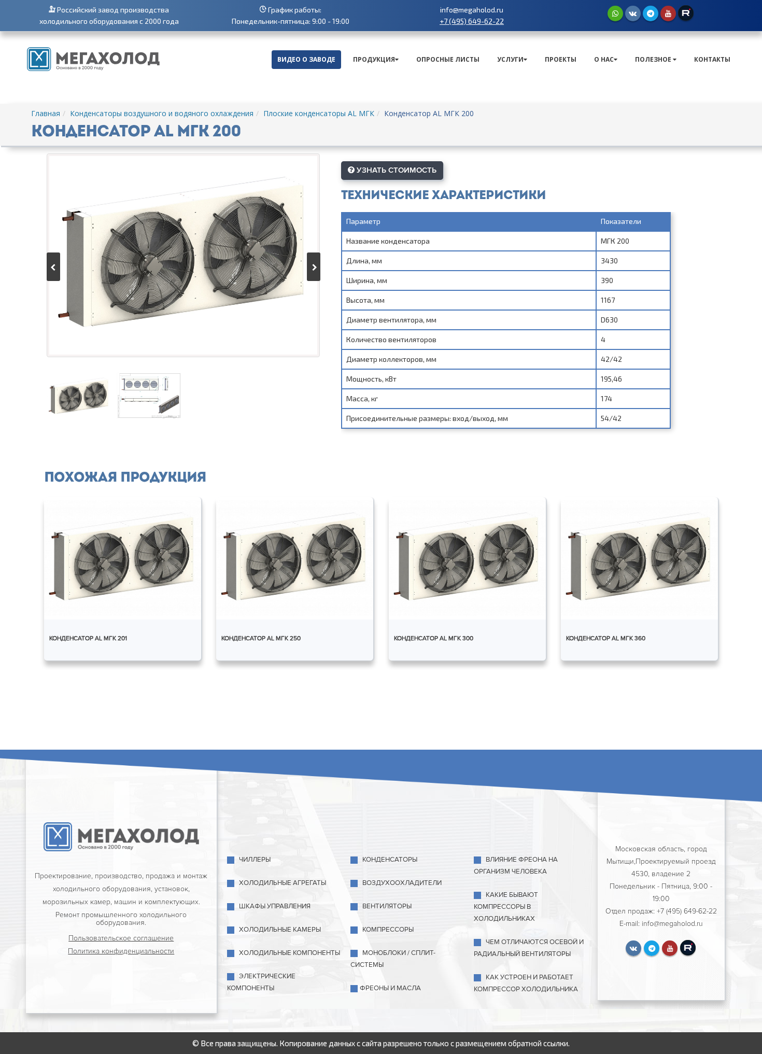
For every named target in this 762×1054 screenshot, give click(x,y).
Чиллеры (255, 859)
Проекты (560, 59)
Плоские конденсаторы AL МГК (318, 113)
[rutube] (686, 13)
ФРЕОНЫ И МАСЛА (390, 988)
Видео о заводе (306, 59)
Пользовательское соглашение (121, 938)
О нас (604, 59)
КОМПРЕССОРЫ (388, 929)
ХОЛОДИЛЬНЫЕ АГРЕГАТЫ (282, 883)
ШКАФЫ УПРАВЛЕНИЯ (275, 906)
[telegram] (650, 13)
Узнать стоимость (395, 170)
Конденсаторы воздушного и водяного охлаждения (161, 113)
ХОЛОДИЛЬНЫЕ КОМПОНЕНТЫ (289, 953)
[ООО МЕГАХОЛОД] (93, 58)
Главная (45, 113)
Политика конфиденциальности (121, 951)
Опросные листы (447, 59)
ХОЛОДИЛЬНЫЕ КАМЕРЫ (280, 929)
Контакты (712, 59)
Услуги (510, 59)
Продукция (374, 59)
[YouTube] (668, 13)
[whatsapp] (615, 13)
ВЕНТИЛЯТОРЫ (387, 906)
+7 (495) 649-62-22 (472, 21)
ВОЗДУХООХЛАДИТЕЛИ (402, 883)
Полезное (654, 59)
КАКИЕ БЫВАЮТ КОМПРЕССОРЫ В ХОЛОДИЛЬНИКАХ (506, 907)
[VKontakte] (633, 13)
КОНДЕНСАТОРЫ (389, 859)
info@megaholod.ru (471, 9)
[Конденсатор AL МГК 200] (183, 255)
